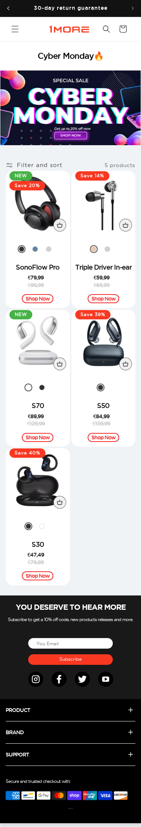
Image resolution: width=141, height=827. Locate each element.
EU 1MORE (72, 808)
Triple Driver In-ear (103, 267)
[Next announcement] (132, 8)
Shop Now (38, 299)
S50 (103, 405)
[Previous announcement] (8, 8)
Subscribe (70, 659)
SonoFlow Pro (37, 267)
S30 (38, 544)
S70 (38, 405)
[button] (15, 29)
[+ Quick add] (59, 225)
